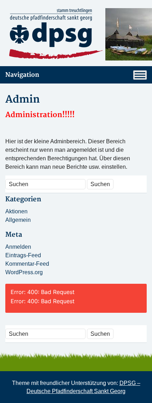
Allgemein (18, 220)
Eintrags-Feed (23, 255)
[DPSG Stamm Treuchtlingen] (76, 34)
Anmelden (18, 247)
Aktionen (16, 211)
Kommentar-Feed (27, 264)
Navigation (22, 75)
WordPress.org (24, 272)
